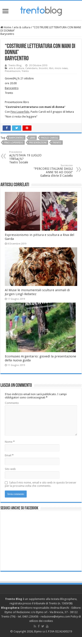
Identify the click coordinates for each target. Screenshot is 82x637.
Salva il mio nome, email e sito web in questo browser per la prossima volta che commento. (40, 484)
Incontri (43, 68)
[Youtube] (47, 626)
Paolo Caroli (49, 137)
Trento (25, 71)
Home (7, 27)
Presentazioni (12, 71)
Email (9, 455)
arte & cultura (22, 27)
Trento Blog (15, 65)
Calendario (31, 68)
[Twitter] (43, 626)
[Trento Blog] (41, 10)
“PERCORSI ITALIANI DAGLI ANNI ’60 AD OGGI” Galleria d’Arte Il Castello (53, 170)
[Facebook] (38, 626)
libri (51, 68)
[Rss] (35, 626)
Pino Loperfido (19, 111)
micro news (61, 68)
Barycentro (12, 88)
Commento (12, 403)
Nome (10, 441)
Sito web (10, 469)
